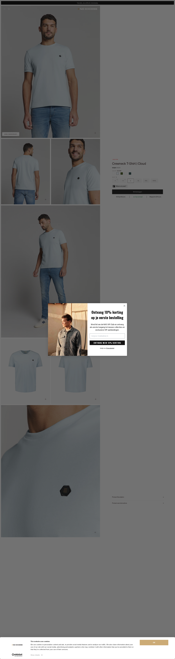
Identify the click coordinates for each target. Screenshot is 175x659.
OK (154, 642)
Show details (35, 655)
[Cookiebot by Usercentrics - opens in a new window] (17, 655)
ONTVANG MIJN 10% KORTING (107, 343)
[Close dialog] (124, 306)
